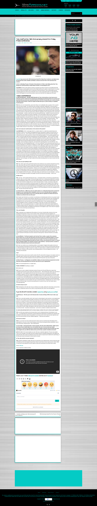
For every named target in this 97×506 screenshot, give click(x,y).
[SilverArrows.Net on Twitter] (96, 203)
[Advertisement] (38, 27)
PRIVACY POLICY (51, 492)
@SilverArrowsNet (33, 375)
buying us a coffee (52, 291)
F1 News (18, 15)
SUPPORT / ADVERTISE (73, 1)
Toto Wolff (18, 79)
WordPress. (52, 501)
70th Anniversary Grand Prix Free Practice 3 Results (50, 414)
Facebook (50, 375)
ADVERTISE (44, 492)
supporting (40, 291)
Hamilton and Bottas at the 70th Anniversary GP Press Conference (25, 415)
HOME (62, 1)
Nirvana (48, 501)
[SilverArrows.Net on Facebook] (96, 205)
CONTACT (79, 1)
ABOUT (66, 1)
